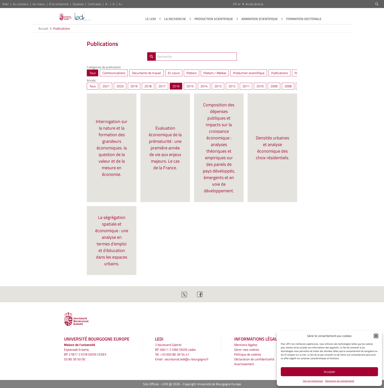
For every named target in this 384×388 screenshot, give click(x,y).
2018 (148, 86)
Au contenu (21, 4)
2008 (288, 86)
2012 (232, 86)
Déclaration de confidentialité (339, 381)
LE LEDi (150, 19)
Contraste (94, 4)
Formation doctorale (303, 19)
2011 (246, 86)
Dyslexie (78, 4)
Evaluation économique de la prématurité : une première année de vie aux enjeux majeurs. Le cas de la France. (165, 148)
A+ (120, 4)
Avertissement (244, 364)
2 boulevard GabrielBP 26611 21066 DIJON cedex (175, 347)
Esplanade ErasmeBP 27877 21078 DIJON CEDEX (85, 352)
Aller (5, 4)
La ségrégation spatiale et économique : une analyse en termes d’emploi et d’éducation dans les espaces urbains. (111, 240)
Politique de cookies (247, 354)
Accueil (43, 28)
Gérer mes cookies (246, 349)
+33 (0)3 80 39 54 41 (174, 354)
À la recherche (59, 4)
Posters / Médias (214, 73)
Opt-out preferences (313, 381)
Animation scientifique (259, 19)
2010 (260, 86)
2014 (204, 86)
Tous (92, 73)
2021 (106, 86)
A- (107, 4)
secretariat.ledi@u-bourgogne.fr (187, 359)
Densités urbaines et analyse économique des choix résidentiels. (272, 147)
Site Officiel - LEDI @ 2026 (161, 384)
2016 (176, 86)
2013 (218, 86)
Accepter (329, 371)
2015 (190, 86)
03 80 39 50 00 (74, 359)
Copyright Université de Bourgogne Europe (212, 384)
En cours (174, 73)
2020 (120, 86)
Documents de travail (146, 73)
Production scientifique (213, 19)
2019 (134, 86)
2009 (274, 86)
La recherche (175, 19)
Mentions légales (245, 344)
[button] (376, 336)
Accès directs (254, 4)
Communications (113, 73)
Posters (191, 73)
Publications (61, 28)
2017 (162, 86)
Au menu (39, 4)
